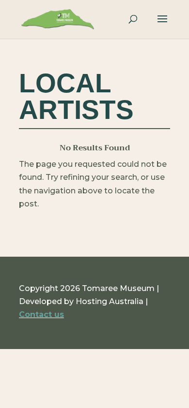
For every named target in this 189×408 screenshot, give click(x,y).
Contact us (41, 314)
